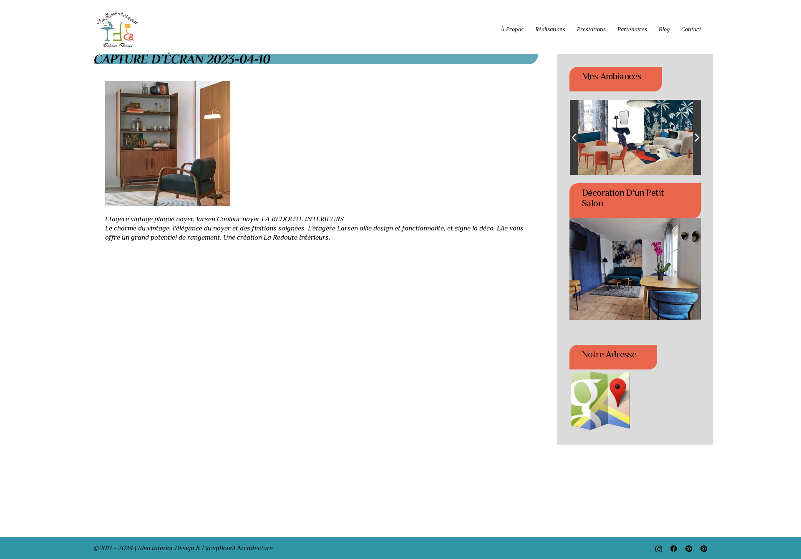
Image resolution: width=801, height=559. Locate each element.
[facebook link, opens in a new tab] (673, 548)
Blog (664, 29)
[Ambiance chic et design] (626, 137)
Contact (691, 29)
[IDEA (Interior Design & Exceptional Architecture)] (117, 29)
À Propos (512, 29)
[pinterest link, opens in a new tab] (688, 548)
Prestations (591, 29)
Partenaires (632, 29)
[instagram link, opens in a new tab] (658, 548)
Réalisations (550, 29)
